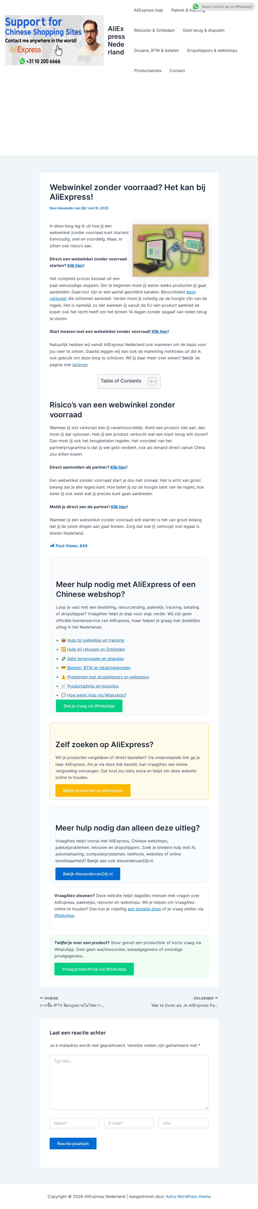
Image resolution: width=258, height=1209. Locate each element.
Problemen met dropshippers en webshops (108, 676)
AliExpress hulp (148, 10)
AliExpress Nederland (116, 40)
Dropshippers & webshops (212, 50)
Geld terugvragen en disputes (95, 658)
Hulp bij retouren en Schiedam (96, 649)
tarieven (80, 364)
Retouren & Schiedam (154, 30)
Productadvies (148, 70)
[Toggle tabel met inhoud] (149, 381)
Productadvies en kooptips (93, 685)
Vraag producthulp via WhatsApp (94, 969)
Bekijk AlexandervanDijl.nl (88, 873)
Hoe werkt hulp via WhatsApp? (96, 695)
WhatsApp (64, 915)
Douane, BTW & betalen (156, 50)
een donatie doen (144, 908)
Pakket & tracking (188, 10)
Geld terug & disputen (203, 30)
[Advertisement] (129, 118)
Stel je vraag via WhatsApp (89, 705)
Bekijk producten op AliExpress (93, 790)
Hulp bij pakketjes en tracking (95, 640)
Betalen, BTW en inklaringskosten (99, 667)
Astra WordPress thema (188, 1196)
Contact (177, 70)
